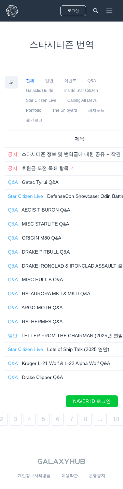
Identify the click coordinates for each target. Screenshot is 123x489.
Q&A (91, 80)
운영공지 (97, 475)
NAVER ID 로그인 (92, 401)
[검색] (95, 10)
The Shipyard (64, 110)
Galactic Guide (39, 90)
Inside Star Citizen (81, 90)
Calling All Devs (82, 100)
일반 (49, 80)
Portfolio (33, 110)
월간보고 (34, 120)
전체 (30, 80)
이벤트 (70, 80)
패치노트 (96, 110)
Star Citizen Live (41, 100)
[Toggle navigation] (109, 10)
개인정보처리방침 (34, 475)
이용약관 (70, 475)
